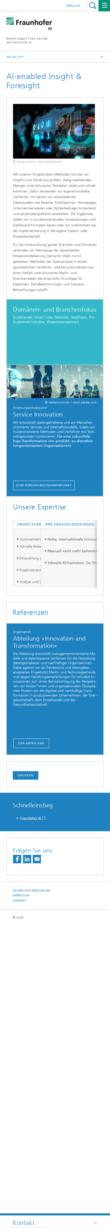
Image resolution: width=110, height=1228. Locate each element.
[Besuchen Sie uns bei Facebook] (17, 859)
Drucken (26, 775)
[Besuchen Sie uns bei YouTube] (37, 859)
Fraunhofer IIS (30, 818)
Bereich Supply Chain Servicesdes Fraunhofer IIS (27, 40)
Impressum (21, 895)
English (73, 5)
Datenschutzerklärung (32, 890)
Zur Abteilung (31, 743)
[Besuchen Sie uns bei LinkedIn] (27, 859)
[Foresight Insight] (51, 131)
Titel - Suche (92, 5)
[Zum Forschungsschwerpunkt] (55, 383)
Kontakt (19, 900)
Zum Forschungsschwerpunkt (44, 485)
